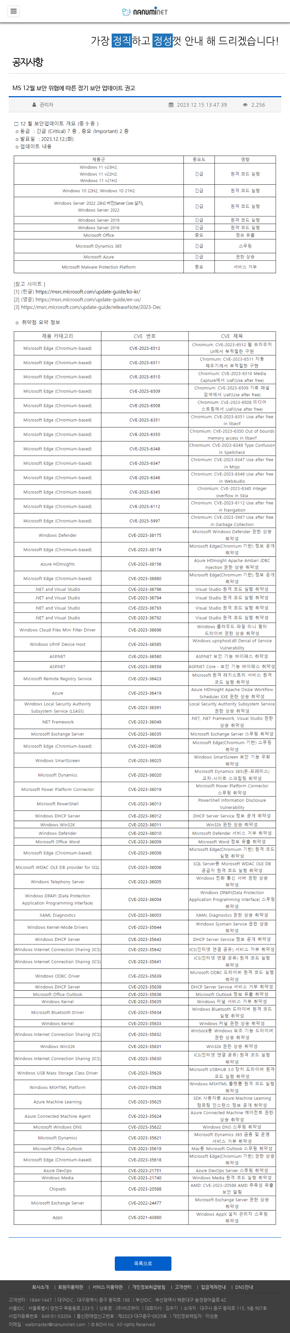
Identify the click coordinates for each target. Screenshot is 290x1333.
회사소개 (40, 1287)
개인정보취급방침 (148, 1287)
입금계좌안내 (213, 1287)
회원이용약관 (70, 1287)
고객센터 (183, 1287)
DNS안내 (244, 1287)
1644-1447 (40, 1299)
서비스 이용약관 (108, 1287)
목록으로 (143, 1263)
